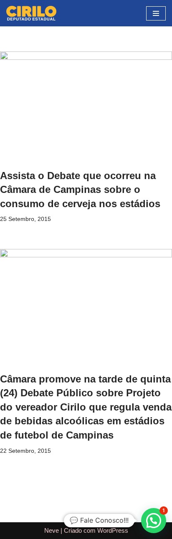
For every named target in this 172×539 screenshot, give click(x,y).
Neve (51, 530)
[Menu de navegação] (156, 13)
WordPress (112, 530)
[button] (153, 520)
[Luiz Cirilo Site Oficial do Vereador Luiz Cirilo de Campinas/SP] (31, 13)
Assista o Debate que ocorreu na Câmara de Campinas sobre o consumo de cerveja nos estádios (80, 189)
